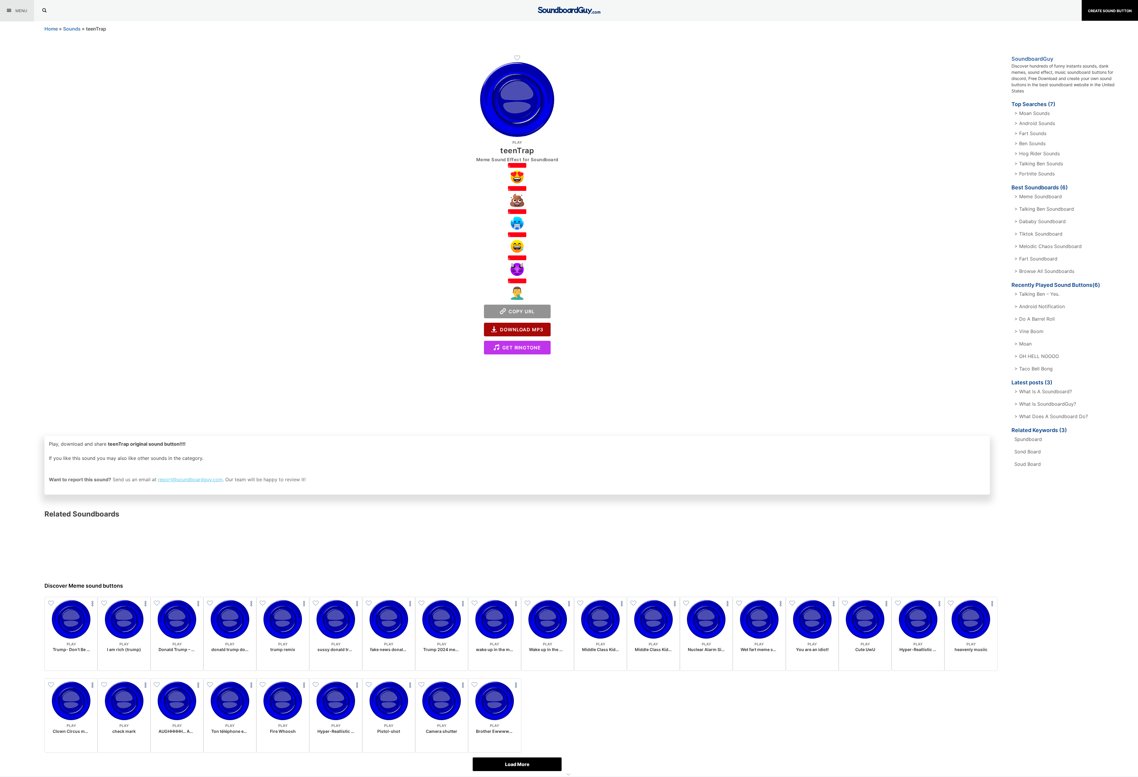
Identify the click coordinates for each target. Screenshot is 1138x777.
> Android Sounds (1034, 123)
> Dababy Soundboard (1040, 221)
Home (51, 29)
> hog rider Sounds (1037, 153)
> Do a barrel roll (1034, 319)
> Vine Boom (1028, 331)
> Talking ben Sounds (1038, 164)
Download (71, 661)
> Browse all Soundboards (1044, 271)
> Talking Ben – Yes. (1036, 294)
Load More (517, 764)
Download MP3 (520, 329)
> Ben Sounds (1030, 143)
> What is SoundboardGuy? (1045, 404)
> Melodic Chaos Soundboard (1048, 246)
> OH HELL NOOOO (1036, 356)
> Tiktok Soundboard (1038, 234)
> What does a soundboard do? (1051, 416)
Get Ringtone (520, 348)
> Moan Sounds (1032, 113)
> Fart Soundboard (1035, 259)
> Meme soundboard (1038, 196)
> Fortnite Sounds (1034, 174)
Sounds (72, 29)
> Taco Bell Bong (1033, 369)
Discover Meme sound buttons (83, 586)
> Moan (1023, 344)
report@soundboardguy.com (190, 479)
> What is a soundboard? (1043, 391)
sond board (1027, 452)
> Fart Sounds (1030, 133)
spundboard (1028, 439)
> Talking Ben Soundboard (1044, 209)
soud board (1027, 464)
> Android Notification (1039, 306)
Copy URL (520, 311)
